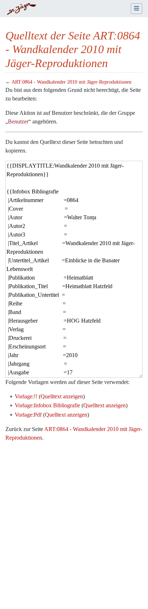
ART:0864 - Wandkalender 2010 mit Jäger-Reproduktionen (71, 82)
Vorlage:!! (26, 396)
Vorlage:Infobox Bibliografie (47, 405)
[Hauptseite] (21, 9)
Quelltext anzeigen (62, 396)
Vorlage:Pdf (28, 415)
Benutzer (18, 121)
